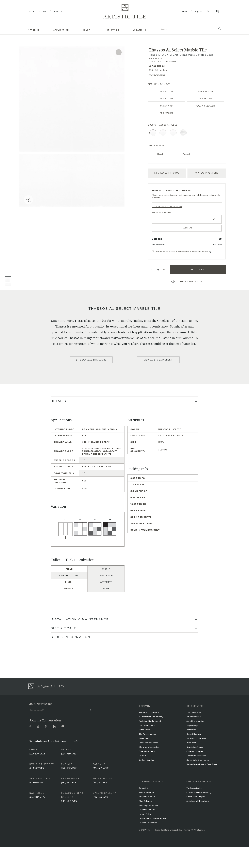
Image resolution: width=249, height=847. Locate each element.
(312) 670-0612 (37, 753)
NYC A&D (67, 764)
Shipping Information (148, 805)
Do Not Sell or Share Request (152, 818)
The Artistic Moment (148, 734)
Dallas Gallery (104, 793)
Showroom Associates (149, 747)
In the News (144, 730)
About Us (58, 11)
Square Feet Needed (161, 212)
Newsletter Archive (194, 747)
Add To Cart (198, 269)
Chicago (35, 750)
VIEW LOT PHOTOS (169, 173)
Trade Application (194, 788)
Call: (37, 12)
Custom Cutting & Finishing (198, 792)
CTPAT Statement (198, 830)
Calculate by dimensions (167, 207)
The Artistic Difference (149, 712)
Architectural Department (197, 801)
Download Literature (93, 360)
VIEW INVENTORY (208, 173)
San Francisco (40, 778)
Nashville (36, 793)
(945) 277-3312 (100, 796)
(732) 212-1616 (68, 782)
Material (34, 30)
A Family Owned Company (151, 717)
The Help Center (194, 712)
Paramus (99, 764)
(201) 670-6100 (101, 767)
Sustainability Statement (150, 721)
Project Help (192, 725)
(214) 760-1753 (68, 753)
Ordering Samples (194, 751)
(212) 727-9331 (36, 767)
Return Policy (145, 814)
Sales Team (144, 738)
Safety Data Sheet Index (197, 760)
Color (86, 30)
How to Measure (193, 717)
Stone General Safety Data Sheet (201, 764)
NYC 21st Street (41, 764)
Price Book (191, 742)
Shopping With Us (147, 797)
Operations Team (147, 751)
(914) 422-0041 (101, 782)
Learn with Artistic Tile (196, 755)
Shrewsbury (70, 778)
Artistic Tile (149, 830)
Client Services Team (148, 742)
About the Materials (195, 721)
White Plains (102, 778)
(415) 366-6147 (37, 782)
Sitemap (186, 830)
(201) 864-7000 (69, 800)
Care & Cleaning (193, 734)
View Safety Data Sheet (158, 360)
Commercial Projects (195, 797)
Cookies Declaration (148, 822)
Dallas (66, 750)
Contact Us (144, 788)
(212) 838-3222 (69, 767)
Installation (191, 730)
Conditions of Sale (147, 810)
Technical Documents (196, 738)
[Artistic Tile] (124, 11)
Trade (184, 12)
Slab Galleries (145, 801)
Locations (139, 30)
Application (61, 30)
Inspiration (111, 30)
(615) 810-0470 (37, 796)
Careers (142, 755)
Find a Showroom (147, 792)
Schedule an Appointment (48, 741)
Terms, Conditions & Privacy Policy (168, 830)
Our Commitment (147, 725)
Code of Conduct (146, 760)
